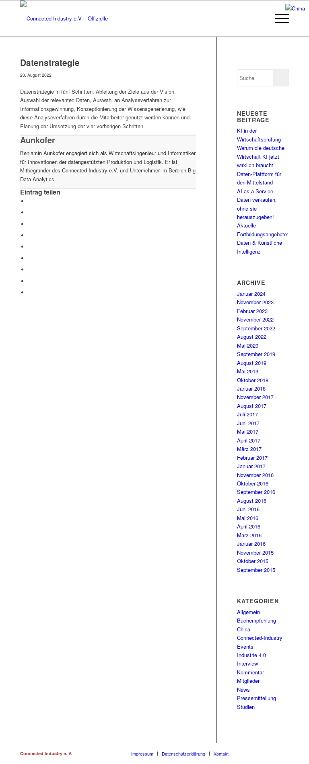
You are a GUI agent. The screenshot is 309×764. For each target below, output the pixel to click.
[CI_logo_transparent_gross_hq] (74, 18)
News (243, 689)
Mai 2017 (247, 431)
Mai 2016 (247, 518)
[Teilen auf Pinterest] (30, 246)
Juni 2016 (248, 509)
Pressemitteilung (256, 698)
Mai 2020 (247, 345)
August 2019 (251, 363)
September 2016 (256, 492)
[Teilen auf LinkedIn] (30, 258)
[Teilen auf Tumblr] (30, 269)
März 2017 (249, 449)
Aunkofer (37, 139)
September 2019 (256, 354)
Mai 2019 (247, 371)
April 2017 (248, 440)
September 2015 (256, 570)
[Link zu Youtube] (283, 753)
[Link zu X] (271, 753)
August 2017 (251, 406)
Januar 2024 (251, 293)
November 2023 (255, 302)
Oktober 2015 (252, 561)
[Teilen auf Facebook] (30, 201)
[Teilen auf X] (30, 212)
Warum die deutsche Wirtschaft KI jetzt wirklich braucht (260, 156)
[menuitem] (278, 18)
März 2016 (249, 535)
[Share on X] (30, 224)
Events (245, 646)
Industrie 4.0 (251, 655)
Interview (247, 663)
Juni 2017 (248, 423)
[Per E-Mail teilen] (30, 292)
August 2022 (251, 336)
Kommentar (250, 672)
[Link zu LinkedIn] (259, 753)
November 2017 (255, 397)
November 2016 (255, 475)
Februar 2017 (252, 457)
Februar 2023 (252, 311)
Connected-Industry (259, 637)
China (243, 629)
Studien (246, 707)
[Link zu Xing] (247, 753)
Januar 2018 (251, 388)
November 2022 (255, 319)
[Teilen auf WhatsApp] (30, 235)
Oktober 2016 (252, 483)
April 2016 (248, 526)
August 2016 (251, 500)
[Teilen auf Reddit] (30, 281)
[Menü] (278, 18)
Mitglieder (248, 680)
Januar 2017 (251, 466)
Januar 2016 (251, 543)
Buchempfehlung (256, 620)
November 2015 (255, 552)
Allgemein (248, 612)
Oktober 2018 (252, 380)
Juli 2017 (247, 414)
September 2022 (256, 328)
